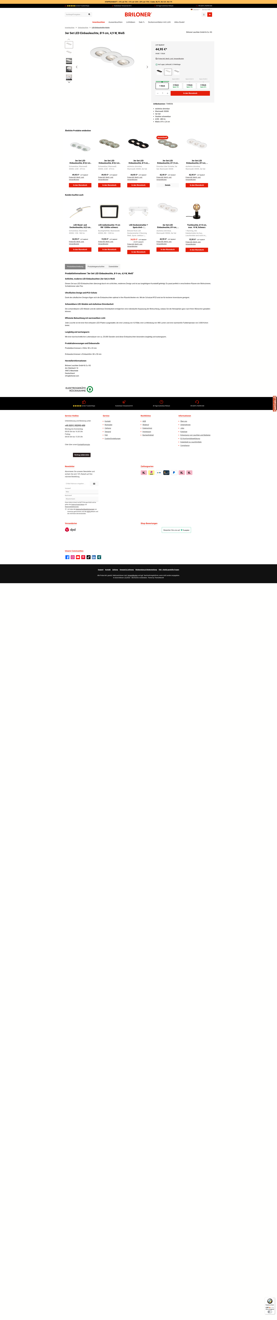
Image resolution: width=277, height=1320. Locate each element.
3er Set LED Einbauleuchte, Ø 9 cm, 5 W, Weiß (196, 161)
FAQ (106, 435)
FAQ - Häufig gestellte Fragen (169, 570)
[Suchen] (89, 14)
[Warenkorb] (209, 14)
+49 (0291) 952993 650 (205, 6)
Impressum (147, 432)
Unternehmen (185, 425)
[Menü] (273, 1298)
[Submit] (94, 483)
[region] (107, 68)
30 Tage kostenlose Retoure (164, 6)
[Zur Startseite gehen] (138, 14)
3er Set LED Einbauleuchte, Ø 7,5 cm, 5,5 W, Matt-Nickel (167, 161)
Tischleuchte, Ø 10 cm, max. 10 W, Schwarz (197, 226)
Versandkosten (132, 575)
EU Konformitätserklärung (190, 439)
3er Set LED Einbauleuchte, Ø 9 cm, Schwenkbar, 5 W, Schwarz (138, 161)
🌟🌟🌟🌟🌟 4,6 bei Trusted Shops (78, 6)
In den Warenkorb (190, 93)
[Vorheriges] (76, 66)
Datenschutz (147, 428)
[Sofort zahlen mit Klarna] (182, 472)
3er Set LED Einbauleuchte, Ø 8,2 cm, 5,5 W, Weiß (80, 161)
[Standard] (70, 529)
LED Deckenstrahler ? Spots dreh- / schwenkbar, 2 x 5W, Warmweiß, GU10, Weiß (138, 226)
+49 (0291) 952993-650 (75, 425)
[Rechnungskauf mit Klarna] (144, 472)
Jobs (182, 428)
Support (100, 570)
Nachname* (68, 495)
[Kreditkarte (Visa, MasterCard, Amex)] (166, 472)
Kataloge (183, 432)
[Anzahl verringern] (157, 93)
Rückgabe (108, 425)
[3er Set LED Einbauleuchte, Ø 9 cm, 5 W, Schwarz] (159, 72)
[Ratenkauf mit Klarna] (189, 472)
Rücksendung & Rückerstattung (146, 570)
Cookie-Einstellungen (113, 439)
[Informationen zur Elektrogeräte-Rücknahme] (80, 390)
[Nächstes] (147, 66)
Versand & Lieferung (127, 570)
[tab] (75, 266)
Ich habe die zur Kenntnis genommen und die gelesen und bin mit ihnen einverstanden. (82, 511)
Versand (108, 432)
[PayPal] (174, 472)
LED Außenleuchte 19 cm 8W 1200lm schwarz (109, 226)
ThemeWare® (159, 578)
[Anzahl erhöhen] (167, 93)
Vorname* (68, 488)
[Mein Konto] (203, 14)
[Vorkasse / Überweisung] (159, 472)
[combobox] (76, 14)
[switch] (270, 1311)
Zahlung (108, 428)
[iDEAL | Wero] (151, 472)
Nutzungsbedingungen (72, 507)
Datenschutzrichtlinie (77, 504)
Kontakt (108, 421)
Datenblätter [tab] (113, 267)
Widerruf (146, 425)
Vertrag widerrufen (81, 455)
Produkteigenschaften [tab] (96, 267)
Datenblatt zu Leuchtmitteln (191, 442)
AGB (144, 421)
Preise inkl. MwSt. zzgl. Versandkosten (171, 58)
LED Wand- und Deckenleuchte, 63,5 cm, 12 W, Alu (80, 226)
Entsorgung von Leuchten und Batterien (195, 435)
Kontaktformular (83, 444)
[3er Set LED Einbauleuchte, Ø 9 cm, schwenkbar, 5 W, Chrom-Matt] (177, 72)
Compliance (184, 445)
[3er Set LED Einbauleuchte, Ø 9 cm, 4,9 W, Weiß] (112, 64)
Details (167, 185)
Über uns (183, 421)
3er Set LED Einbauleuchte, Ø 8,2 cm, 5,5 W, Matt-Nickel (109, 161)
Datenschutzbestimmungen (85, 509)
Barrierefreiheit (148, 435)
